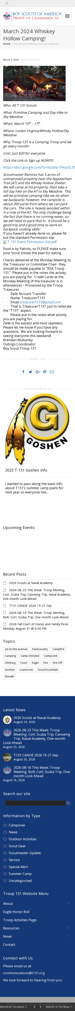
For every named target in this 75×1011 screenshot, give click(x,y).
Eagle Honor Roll (16, 911)
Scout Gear (17, 846)
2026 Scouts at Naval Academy (30, 583)
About (8, 903)
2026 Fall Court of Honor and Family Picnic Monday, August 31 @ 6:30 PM (36, 626)
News (13, 832)
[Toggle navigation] (67, 16)
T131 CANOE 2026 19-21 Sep (30, 605)
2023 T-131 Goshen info (26, 470)
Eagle (35, 663)
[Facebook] (6, 3)
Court (23, 663)
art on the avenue (16, 649)
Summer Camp (20, 873)
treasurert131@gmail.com (40, 302)
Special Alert (18, 866)
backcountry (40, 649)
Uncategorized (20, 880)
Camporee (50, 656)
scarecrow (26, 669)
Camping (10, 656)
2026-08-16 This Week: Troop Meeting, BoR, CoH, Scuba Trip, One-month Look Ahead (35, 615)
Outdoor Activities (30, 59)
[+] (37, 429)
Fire (46, 663)
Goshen (10, 669)
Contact (9, 944)
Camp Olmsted (30, 656)
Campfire (58, 649)
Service (14, 860)
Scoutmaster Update (25, 853)
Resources (11, 928)
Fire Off (57, 663)
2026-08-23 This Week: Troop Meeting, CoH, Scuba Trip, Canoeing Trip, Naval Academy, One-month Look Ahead (37, 594)
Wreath (9, 676)
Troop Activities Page (19, 920)
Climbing (10, 663)
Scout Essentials (48, 669)
